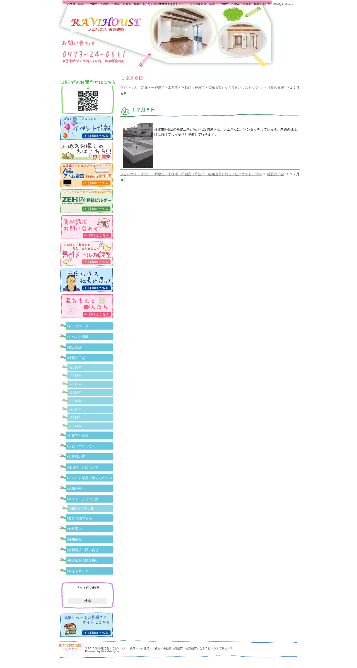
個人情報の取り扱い (83, 561)
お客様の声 (76, 457)
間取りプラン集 (82, 509)
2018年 (76, 367)
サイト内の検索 (88, 588)
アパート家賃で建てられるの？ (91, 478)
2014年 (76, 401)
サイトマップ (78, 571)
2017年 (76, 376)
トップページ (78, 326)
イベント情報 (78, 337)
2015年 (76, 393)
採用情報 (75, 539)
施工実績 (75, 347)
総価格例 (75, 489)
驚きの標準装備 (80, 518)
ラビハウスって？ (81, 446)
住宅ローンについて (83, 467)
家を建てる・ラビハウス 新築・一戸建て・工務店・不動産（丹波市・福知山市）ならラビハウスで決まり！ (164, 648)
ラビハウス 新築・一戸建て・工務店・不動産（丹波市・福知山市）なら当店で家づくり (117, 4)
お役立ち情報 (78, 436)
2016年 (76, 384)
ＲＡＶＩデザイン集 (83, 499)
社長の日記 (275, 88)
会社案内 (75, 529)
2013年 (76, 409)
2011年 (76, 426)
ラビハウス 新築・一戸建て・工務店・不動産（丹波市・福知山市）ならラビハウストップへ (191, 88)
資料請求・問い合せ (83, 550)
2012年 (76, 418)
